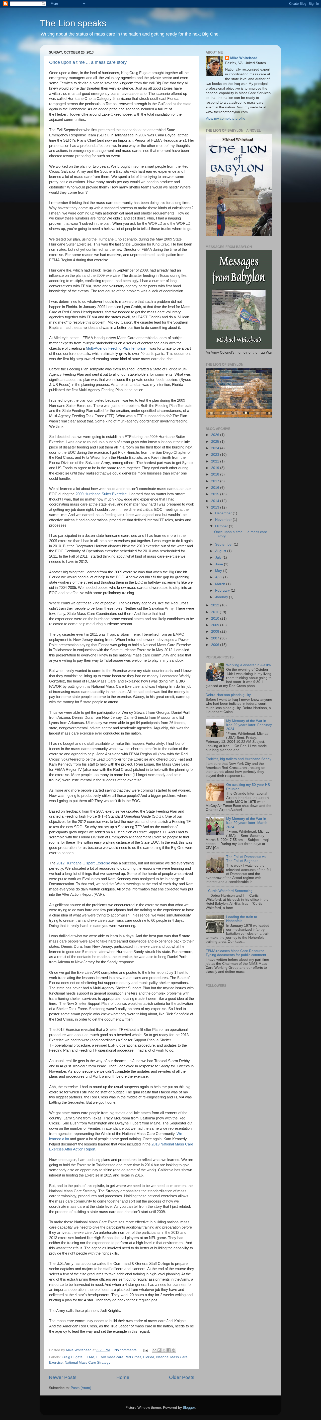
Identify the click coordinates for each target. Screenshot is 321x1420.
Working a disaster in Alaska (248, 665)
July (218, 557)
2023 (215, 454)
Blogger (189, 1407)
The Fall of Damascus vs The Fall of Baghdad (246, 859)
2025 (215, 441)
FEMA (89, 1357)
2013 (215, 507)
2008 (215, 631)
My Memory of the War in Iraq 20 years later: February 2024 (249, 725)
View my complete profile (225, 118)
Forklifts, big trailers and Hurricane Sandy (238, 759)
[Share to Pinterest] (173, 1350)
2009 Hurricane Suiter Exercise (101, 494)
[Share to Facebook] (168, 1350)
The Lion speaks (73, 23)
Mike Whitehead (244, 58)
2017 (215, 481)
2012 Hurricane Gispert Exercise (83, 863)
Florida (148, 1357)
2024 (215, 448)
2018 (215, 474)
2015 (215, 494)
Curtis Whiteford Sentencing (230, 891)
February (223, 590)
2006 (215, 645)
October (222, 526)
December (224, 513)
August (221, 551)
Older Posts (181, 1377)
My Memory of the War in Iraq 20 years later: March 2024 (246, 823)
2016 (215, 488)
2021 (215, 461)
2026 (215, 435)
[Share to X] (164, 1350)
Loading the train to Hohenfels (241, 919)
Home (122, 1377)
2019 (215, 468)
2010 (215, 618)
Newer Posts (62, 1377)
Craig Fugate (72, 1357)
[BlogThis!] (159, 1350)
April (219, 577)
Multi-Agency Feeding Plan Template (115, 348)
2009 (215, 625)
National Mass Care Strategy (87, 1362)
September (224, 544)
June (219, 564)
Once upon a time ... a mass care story (88, 62)
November (224, 520)
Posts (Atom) (81, 1388)
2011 (215, 612)
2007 (215, 638)
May (219, 571)
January (222, 597)
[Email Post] (145, 1350)
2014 (215, 501)
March (220, 584)
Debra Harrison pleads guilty (228, 695)
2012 (215, 605)
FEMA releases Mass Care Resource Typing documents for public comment (236, 953)
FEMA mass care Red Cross (118, 1357)
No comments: (126, 1350)
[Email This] (154, 1350)
